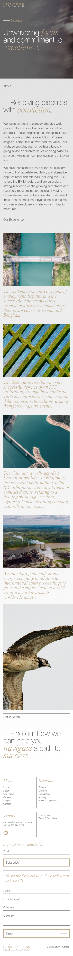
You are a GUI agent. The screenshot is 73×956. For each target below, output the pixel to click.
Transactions (44, 794)
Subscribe (12, 862)
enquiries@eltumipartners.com (17, 822)
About (6, 791)
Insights (7, 801)
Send (9, 933)
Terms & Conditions (48, 819)
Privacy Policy (45, 815)
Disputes (43, 791)
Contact (7, 804)
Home (6, 788)
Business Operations (48, 801)
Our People (8, 794)
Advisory (42, 798)
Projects (42, 788)
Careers (7, 798)
